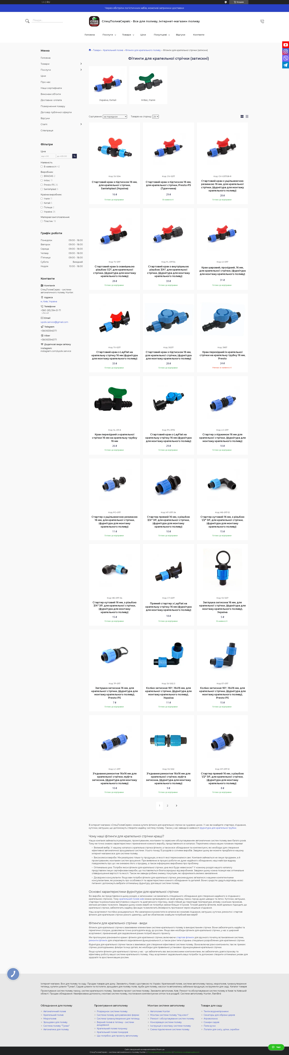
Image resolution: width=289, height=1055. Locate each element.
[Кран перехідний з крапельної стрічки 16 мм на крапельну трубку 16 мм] (114, 401)
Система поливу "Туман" (56, 1025)
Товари (126, 34)
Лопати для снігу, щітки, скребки (221, 1029)
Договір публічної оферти (56, 112)
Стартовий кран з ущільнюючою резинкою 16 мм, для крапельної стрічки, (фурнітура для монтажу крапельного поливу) (222, 186)
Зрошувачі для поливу (55, 1022)
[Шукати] (27, 21)
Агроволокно (211, 1018)
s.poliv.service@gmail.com (54, 322)
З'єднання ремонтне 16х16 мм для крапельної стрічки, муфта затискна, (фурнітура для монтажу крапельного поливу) (114, 778)
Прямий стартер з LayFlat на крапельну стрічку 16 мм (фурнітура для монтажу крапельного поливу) (168, 606)
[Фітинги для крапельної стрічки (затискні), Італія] (148, 85)
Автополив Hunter (160, 1011)
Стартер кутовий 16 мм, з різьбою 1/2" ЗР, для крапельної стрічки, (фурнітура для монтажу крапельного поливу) (222, 521)
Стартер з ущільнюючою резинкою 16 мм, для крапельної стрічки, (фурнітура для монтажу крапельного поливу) (115, 521)
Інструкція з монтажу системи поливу (170, 1025)
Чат (278, 1047)
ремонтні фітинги (98, 940)
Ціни (143, 34)
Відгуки (180, 34)
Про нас (46, 82)
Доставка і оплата (51, 100)
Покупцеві (160, 34)
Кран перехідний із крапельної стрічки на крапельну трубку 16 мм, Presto (222, 355)
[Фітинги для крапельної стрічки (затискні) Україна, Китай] (108, 85)
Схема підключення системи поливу (169, 1029)
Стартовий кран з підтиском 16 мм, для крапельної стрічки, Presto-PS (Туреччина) (168, 185)
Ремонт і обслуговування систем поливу (172, 1018)
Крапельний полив (113, 50)
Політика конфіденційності (186, 1052)
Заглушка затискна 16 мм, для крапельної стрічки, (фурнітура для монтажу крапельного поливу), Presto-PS (114, 693)
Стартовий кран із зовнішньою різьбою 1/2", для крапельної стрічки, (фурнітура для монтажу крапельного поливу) (114, 271)
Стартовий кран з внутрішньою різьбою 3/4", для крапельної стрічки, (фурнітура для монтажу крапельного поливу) (168, 271)
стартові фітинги (185, 937)
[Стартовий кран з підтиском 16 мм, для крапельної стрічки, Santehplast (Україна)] (114, 148)
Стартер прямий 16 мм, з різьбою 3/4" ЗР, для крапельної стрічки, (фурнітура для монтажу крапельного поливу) (168, 521)
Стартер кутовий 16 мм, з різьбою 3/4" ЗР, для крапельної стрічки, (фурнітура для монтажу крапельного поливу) (115, 607)
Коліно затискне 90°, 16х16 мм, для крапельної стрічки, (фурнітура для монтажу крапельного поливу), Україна (168, 693)
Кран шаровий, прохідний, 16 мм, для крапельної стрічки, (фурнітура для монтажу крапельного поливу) (222, 270)
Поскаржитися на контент (160, 1052)
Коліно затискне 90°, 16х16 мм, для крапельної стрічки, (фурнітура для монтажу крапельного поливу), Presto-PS (222, 693)
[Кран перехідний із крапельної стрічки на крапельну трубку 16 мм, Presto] (222, 319)
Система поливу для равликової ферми (118, 1015)
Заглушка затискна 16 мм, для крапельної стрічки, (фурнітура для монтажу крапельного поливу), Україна (222, 607)
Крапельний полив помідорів (112, 1032)
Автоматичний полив (54, 1011)
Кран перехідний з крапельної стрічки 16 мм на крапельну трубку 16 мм (114, 437)
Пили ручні (210, 1025)
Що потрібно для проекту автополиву (117, 1035)
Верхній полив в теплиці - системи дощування (115, 1023)
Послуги (108, 34)
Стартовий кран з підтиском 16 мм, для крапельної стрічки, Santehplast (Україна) (114, 185)
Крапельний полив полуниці (112, 1028)
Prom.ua (160, 1049)
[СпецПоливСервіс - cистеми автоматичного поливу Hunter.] (94, 21)
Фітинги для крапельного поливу (143, 50)
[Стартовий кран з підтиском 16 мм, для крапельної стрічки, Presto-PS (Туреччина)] (168, 148)
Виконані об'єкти (51, 94)
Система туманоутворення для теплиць (118, 1018)
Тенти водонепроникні (216, 1011)
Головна (90, 34)
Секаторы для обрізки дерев (219, 1015)
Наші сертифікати (51, 88)
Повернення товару (53, 106)
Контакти (198, 34)
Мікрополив (49, 1018)
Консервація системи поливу (166, 1022)
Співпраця (47, 130)
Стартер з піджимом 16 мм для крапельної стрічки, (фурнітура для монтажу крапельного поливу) (222, 437)
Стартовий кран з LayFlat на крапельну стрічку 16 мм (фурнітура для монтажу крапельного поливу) (115, 355)
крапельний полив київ (131, 899)
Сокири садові (211, 1022)
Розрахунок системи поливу (112, 1011)
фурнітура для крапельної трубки (218, 828)
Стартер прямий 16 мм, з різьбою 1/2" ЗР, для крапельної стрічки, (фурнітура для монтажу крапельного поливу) (222, 778)
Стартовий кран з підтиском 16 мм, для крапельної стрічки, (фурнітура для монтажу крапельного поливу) (168, 355)
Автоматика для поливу (56, 1029)
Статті (44, 124)
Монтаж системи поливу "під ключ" (169, 1015)
